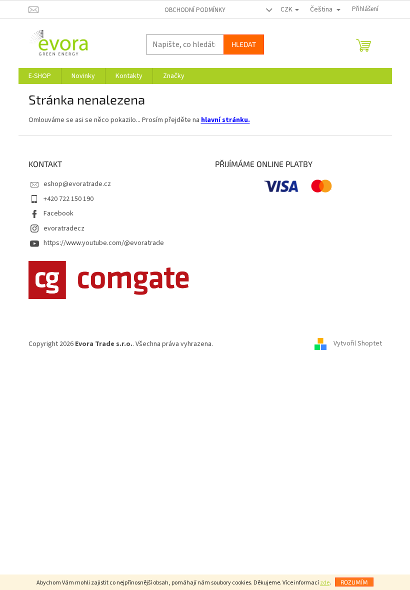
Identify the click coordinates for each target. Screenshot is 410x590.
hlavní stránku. (225, 120)
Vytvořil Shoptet (358, 344)
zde (325, 582)
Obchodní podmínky (195, 10)
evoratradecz (64, 229)
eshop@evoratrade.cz (77, 184)
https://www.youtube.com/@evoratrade (104, 243)
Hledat (244, 44)
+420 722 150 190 (69, 199)
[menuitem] (39, 76)
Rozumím (354, 582)
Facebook (59, 213)
